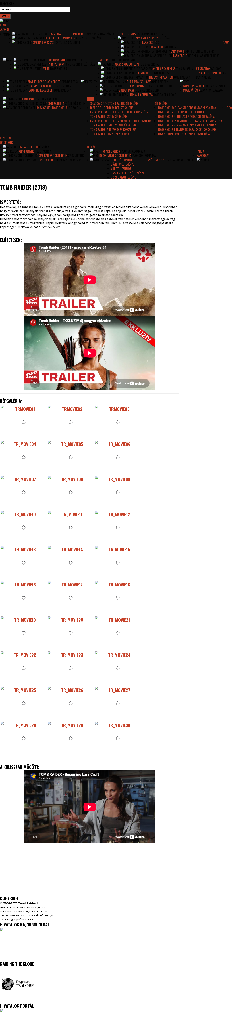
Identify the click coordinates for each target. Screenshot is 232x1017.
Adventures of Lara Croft (44, 82)
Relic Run (170, 47)
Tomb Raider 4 (181, 77)
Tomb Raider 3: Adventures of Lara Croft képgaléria (190, 121)
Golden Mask (126, 90)
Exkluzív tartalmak (69, 160)
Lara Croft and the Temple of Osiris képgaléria (119, 112)
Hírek (3, 25)
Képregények (26, 151)
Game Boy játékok (194, 86)
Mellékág (165, 38)
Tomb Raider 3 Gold (160, 86)
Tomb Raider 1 (62, 90)
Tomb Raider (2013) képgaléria (108, 116)
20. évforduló (48, 160)
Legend (46, 68)
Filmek (90, 99)
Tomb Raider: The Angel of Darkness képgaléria (187, 108)
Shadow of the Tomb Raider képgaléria (114, 103)
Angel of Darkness (163, 68)
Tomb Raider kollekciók (179, 160)
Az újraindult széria (151, 34)
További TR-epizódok (208, 73)
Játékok (4, 29)
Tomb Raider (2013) (42, 42)
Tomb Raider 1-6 (149, 64)
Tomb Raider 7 (58, 68)
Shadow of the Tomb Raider (68, 34)
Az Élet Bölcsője (74, 103)
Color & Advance (215, 86)
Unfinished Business (140, 95)
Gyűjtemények (155, 160)
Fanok (200, 151)
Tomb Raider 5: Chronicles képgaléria (181, 112)
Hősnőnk (43, 147)
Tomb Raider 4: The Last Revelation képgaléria (186, 116)
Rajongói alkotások (132, 151)
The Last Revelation (161, 77)
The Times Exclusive (139, 82)
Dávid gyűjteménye (122, 164)
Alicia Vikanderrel (48, 99)
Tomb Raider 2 (62, 86)
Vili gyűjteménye (121, 168)
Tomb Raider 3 (69, 82)
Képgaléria (160, 103)
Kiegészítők (203, 68)
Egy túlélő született (67, 42)
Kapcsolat (203, 155)
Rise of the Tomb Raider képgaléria (111, 108)
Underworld (57, 60)
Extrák (91, 147)
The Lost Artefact (136, 86)
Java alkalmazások (211, 90)
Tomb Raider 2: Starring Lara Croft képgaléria (187, 125)
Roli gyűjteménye (121, 160)
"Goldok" (215, 68)
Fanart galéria (111, 151)
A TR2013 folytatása (88, 38)
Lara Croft (149, 42)
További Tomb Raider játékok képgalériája (184, 134)
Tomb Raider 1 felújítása (80, 64)
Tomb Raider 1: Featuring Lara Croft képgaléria (187, 129)
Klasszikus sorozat (127, 64)
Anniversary (57, 64)
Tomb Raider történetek (52, 155)
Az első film (74, 108)
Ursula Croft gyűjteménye (127, 173)
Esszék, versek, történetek (114, 155)
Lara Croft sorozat (147, 38)
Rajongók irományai (143, 155)
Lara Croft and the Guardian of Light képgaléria (120, 121)
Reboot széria (42, 151)
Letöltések (6, 142)
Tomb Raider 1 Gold (165, 95)
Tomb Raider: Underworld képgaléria (113, 125)
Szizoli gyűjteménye (123, 177)
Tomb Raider (29, 99)
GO (157, 42)
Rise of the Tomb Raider (60, 38)
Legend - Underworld (121, 60)
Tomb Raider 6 (184, 68)
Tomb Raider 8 (73, 60)
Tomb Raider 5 (160, 73)
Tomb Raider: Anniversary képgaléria (113, 129)
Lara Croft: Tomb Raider (52, 108)
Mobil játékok (191, 90)
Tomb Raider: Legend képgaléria (109, 134)
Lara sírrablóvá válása (100, 34)
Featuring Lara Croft (40, 90)
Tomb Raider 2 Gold (146, 90)
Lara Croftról (29, 147)
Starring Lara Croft (40, 86)
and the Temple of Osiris (199, 51)
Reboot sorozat (128, 34)
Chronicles (144, 73)
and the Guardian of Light (203, 55)
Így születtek (75, 155)
